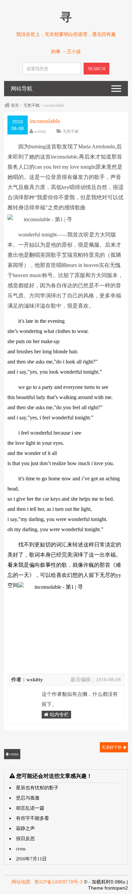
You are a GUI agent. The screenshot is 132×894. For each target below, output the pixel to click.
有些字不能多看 (32, 818)
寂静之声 (25, 828)
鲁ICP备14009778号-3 (59, 882)
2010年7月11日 (31, 858)
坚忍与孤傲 (28, 798)
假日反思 (25, 838)
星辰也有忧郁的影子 (37, 787)
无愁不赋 (31, 105)
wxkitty (40, 131)
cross (14, 754)
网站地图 (21, 882)
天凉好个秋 (112, 747)
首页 (15, 105)
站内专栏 (58, 714)
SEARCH (96, 68)
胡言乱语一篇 (30, 808)
